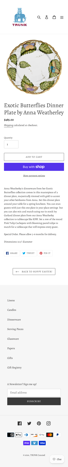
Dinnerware (14, 319)
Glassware (13, 339)
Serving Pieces (15, 329)
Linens (11, 300)
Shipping (8, 125)
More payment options (34, 175)
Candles (11, 310)
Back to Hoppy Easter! (36, 271)
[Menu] (62, 17)
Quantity (8, 137)
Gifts (10, 358)
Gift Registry (14, 367)
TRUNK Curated (37, 455)
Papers (11, 348)
